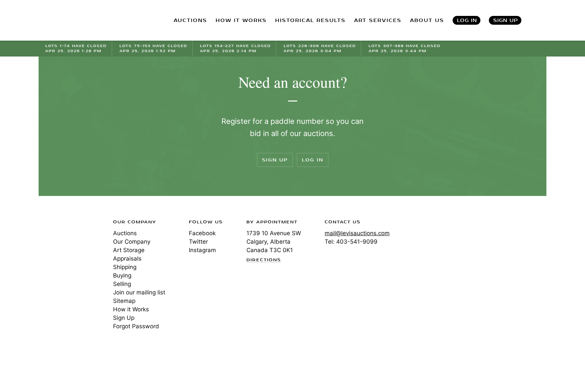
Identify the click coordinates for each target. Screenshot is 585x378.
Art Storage (129, 250)
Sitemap (124, 300)
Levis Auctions (80, 20)
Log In (467, 20)
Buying (122, 275)
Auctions (125, 233)
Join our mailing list (139, 292)
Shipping (124, 267)
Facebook (202, 233)
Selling (122, 284)
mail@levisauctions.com (357, 233)
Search (540, 20)
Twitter (198, 241)
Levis (67, 246)
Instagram (202, 250)
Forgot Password (136, 326)
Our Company (131, 241)
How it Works (131, 309)
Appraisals (127, 258)
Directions (263, 260)
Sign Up (505, 20)
